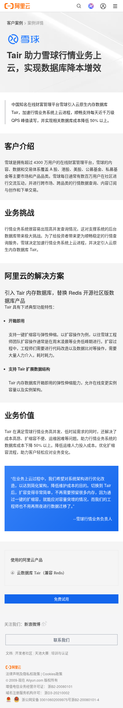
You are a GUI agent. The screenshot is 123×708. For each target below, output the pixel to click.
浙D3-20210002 (57, 692)
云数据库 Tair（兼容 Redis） (42, 573)
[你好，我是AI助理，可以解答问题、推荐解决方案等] (91, 6)
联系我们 (61, 640)
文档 (9, 653)
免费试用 (61, 599)
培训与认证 (59, 653)
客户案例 (15, 23)
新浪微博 (32, 624)
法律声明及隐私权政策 (23, 673)
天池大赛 (42, 653)
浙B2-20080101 (60, 686)
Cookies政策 (52, 673)
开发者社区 (23, 653)
